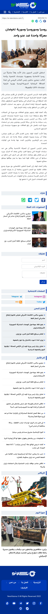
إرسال (43, 282)
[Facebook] (44, 21)
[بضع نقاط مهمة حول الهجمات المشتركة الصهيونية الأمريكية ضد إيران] (39, 229)
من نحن (41, 12)
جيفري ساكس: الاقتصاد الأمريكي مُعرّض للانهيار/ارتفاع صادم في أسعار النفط (17, 216)
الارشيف (24, 588)
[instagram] (34, 603)
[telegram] (36, 21)
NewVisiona (12, 596)
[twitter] (40, 21)
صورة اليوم (40, 512)
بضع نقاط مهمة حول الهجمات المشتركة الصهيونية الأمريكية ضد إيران (17, 229)
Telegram (15, 296)
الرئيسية (37, 582)
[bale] (27, 608)
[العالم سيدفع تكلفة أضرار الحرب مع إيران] (39, 242)
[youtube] (14, 603)
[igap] (20, 608)
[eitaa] (7, 603)
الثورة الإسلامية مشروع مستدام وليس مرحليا (27, 432)
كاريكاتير (41, 473)
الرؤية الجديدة (31, 3)
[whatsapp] (32, 21)
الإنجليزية (17, 12)
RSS (17, 302)
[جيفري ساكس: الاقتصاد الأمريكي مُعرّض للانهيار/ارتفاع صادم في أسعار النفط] (39, 216)
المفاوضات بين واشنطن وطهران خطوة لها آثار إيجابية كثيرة (23, 438)
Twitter (39, 302)
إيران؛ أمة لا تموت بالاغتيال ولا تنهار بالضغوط (28, 340)
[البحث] (9, 12)
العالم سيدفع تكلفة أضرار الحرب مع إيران (18, 242)
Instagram (38, 296)
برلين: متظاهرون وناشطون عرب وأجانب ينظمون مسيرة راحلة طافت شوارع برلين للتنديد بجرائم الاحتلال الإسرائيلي (25, 553)
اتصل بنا (33, 12)
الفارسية (25, 12)
